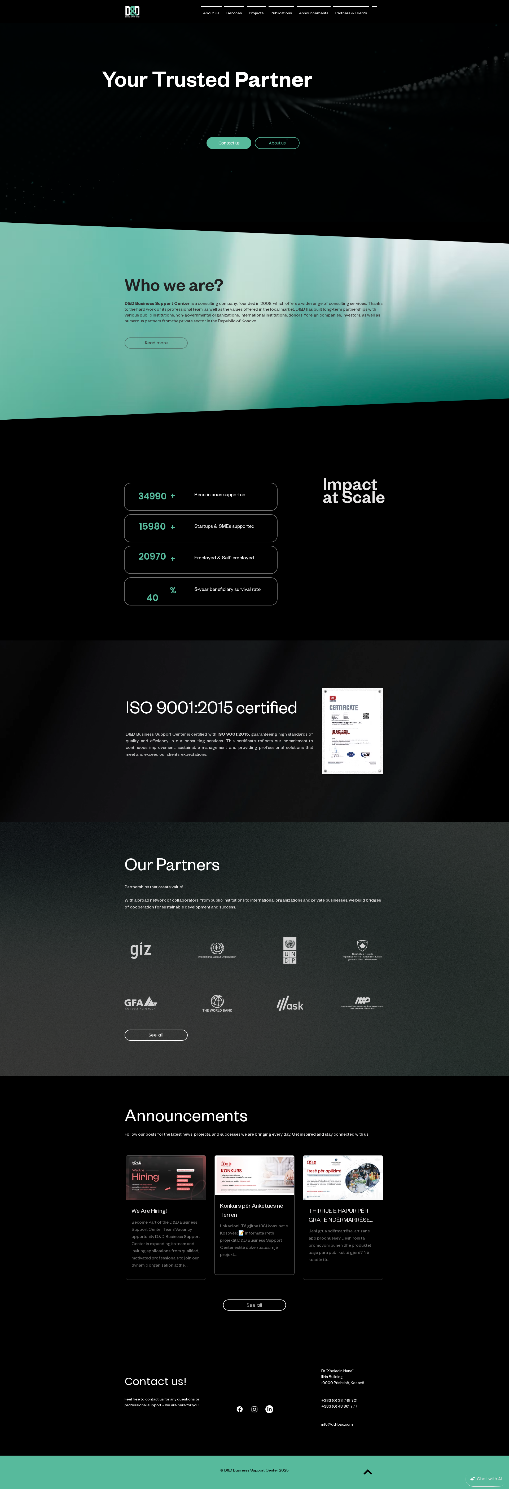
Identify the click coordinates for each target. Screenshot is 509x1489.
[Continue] (368, 1472)
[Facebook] (240, 1409)
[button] (211, 11)
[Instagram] (254, 1409)
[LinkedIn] (269, 1409)
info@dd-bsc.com (337, 1425)
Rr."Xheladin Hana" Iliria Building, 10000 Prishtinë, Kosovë (342, 1377)
